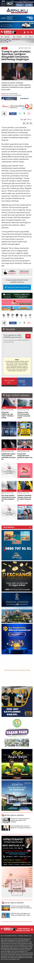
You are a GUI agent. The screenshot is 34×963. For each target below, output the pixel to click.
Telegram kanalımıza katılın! (18, 287)
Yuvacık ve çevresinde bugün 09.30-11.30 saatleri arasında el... (21, 907)
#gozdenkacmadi (24, 273)
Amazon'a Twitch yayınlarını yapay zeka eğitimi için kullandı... (20, 820)
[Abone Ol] (25, 119)
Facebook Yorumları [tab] (22, 381)
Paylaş (12, 113)
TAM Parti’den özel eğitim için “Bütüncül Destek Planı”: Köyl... (21, 914)
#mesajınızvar (11, 273)
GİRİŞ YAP (28, 336)
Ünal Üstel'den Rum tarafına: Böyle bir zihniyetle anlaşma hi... (21, 827)
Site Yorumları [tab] (9, 380)
